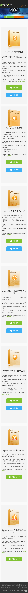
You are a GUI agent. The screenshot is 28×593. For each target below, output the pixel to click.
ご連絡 (17, 586)
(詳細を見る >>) (22, 81)
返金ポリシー (14, 587)
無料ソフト (4, 586)
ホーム (3, 584)
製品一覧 (23, 584)
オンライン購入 (17, 584)
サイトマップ (23, 586)
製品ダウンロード (10, 584)
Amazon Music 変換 (22, 587)
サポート (14, 586)
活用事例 (9, 586)
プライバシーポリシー (6, 587)
